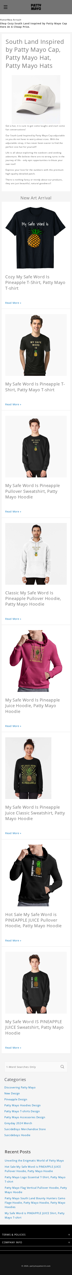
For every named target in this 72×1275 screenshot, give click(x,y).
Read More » (13, 302)
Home (3, 19)
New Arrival (14, 19)
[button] (5, 7)
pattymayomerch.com (40, 1266)
